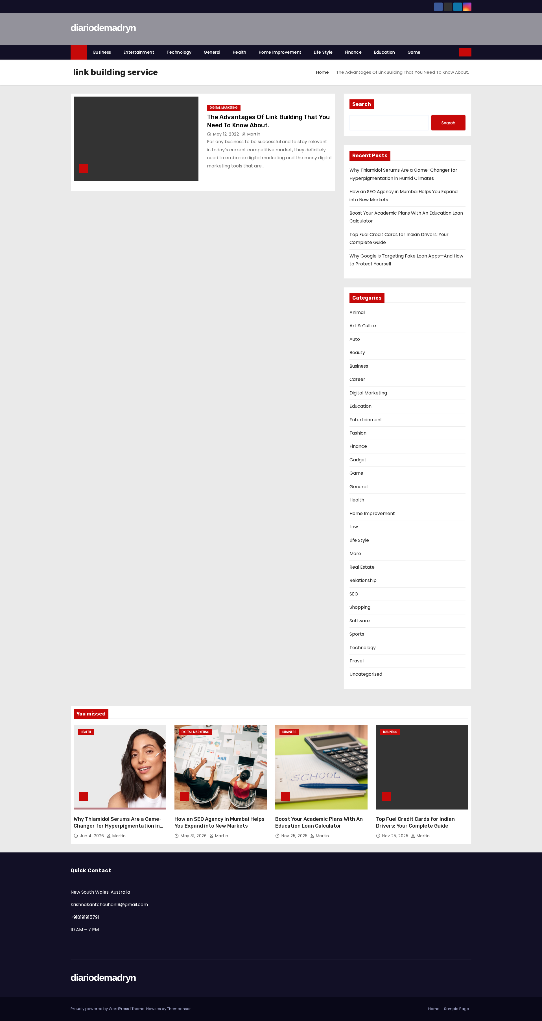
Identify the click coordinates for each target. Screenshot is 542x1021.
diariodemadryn (103, 27)
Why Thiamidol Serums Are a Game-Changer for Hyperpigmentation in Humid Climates (117, 826)
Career (357, 379)
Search (361, 104)
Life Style (323, 52)
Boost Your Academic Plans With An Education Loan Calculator (319, 822)
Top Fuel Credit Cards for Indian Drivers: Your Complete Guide (415, 822)
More (355, 553)
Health (239, 52)
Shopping (359, 607)
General (212, 52)
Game (414, 52)
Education (384, 52)
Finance (353, 52)
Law (353, 526)
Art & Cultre (362, 325)
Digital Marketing (224, 108)
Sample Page (456, 1008)
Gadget (357, 460)
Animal (357, 312)
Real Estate (362, 567)
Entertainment (139, 52)
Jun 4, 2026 (92, 836)
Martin (253, 134)
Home (322, 72)
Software (359, 621)
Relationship (363, 580)
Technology (179, 52)
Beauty (357, 352)
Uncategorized (365, 674)
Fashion (357, 433)
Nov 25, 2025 (295, 836)
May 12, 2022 (226, 134)
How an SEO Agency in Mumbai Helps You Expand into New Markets (219, 822)
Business (102, 52)
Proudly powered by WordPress (100, 1008)
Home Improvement (280, 52)
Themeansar (179, 1008)
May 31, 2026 (194, 836)
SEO (353, 594)
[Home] (79, 52)
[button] (455, 52)
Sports (356, 634)
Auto (354, 339)
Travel (356, 661)
